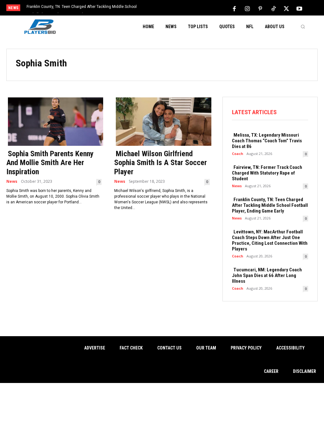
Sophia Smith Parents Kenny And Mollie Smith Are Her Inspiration (50, 162)
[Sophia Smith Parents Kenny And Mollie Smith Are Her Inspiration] (54, 121)
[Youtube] (299, 8)
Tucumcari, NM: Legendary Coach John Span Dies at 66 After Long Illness (267, 275)
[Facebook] (234, 8)
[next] (179, 8)
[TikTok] (273, 8)
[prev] (168, 8)
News (11, 181)
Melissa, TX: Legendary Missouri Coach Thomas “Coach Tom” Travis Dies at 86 (267, 140)
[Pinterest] (260, 8)
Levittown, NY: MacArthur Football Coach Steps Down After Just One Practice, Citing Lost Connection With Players (270, 240)
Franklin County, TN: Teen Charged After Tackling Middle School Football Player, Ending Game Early (270, 205)
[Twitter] (286, 8)
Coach (237, 153)
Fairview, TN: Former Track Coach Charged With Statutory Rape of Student (267, 173)
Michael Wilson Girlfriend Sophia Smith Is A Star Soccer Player (160, 162)
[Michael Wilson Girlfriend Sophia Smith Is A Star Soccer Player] (161, 121)
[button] (303, 27)
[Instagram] (247, 8)
